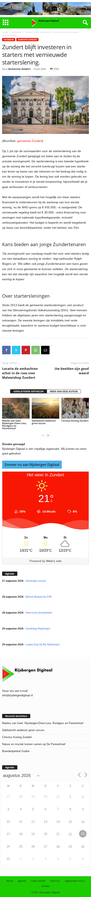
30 (82, 846)
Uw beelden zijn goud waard (72, 370)
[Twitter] (16, 350)
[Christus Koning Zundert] (75, 408)
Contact (45, 885)
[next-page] (48, 435)
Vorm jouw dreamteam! (39, 612)
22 (70, 834)
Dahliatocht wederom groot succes (44, 422)
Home (5, 32)
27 (45, 846)
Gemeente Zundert (27, 39)
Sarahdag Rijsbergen (38, 628)
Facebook (17, 32)
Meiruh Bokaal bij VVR (39, 596)
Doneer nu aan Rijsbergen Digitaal (32, 464)
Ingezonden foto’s (75, 880)
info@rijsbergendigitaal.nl (17, 695)
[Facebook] (6, 350)
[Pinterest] (26, 350)
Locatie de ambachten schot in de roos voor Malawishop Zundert (20, 373)
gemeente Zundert (29, 141)
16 (82, 822)
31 (58, 797)
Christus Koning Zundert (74, 420)
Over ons (55, 880)
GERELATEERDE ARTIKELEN (29, 391)
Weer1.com (54, 561)
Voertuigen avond (36, 580)
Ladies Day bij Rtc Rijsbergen (43, 644)
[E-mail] (45, 350)
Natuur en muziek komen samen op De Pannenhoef (33, 744)
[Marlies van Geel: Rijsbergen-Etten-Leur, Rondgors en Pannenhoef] (16, 408)
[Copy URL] (55, 350)
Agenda (22, 880)
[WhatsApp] (35, 350)
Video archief (38, 880)
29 (70, 846)
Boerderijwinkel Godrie (15, 751)
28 (58, 846)
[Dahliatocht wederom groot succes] (45, 408)
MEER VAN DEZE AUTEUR (64, 391)
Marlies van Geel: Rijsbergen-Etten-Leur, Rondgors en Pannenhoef (14, 424)
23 (82, 833)
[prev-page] (43, 435)
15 (70, 822)
